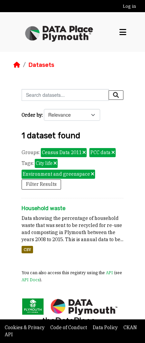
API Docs (31, 279)
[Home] (16, 64)
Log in (129, 6)
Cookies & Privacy (25, 327)
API (109, 272)
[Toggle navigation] (122, 32)
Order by (32, 115)
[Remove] (84, 152)
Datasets (41, 64)
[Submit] (116, 95)
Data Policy (106, 327)
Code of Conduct (69, 327)
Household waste (43, 208)
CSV (27, 249)
